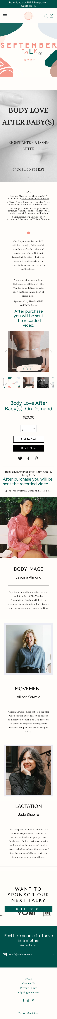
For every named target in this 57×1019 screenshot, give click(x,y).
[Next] (51, 352)
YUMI (40, 301)
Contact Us (28, 983)
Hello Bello (30, 305)
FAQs (28, 978)
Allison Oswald (15, 202)
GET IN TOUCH (28, 909)
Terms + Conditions (28, 1013)
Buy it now (28, 448)
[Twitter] (20, 458)
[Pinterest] (37, 458)
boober (44, 213)
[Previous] (6, 352)
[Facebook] (28, 458)
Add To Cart (28, 439)
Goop (47, 202)
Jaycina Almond (19, 196)
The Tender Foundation (35, 198)
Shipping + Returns (28, 992)
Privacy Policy (28, 987)
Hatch (32, 301)
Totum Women (41, 219)
